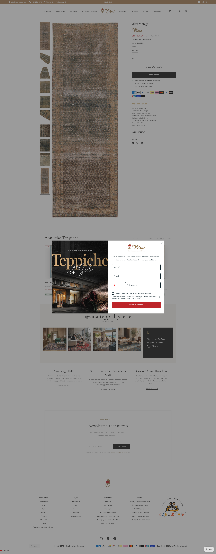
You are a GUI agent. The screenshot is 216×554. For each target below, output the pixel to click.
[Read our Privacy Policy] (159, 297)
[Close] (161, 243)
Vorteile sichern (136, 305)
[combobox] (117, 285)
